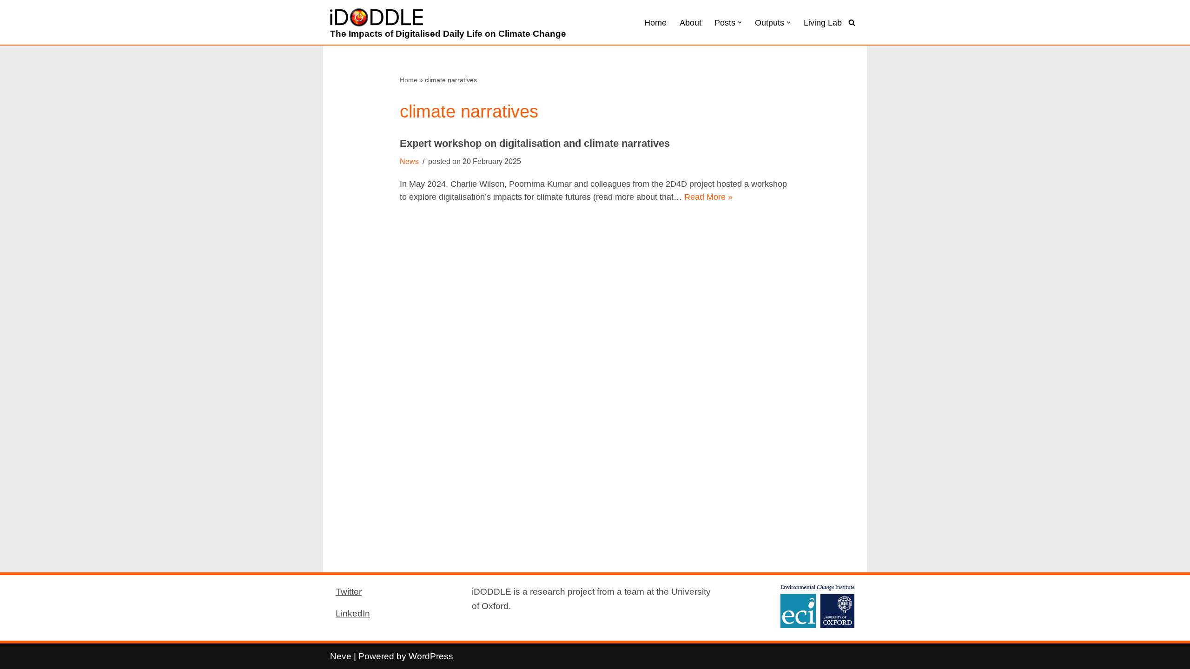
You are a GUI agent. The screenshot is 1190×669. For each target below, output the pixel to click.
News (409, 161)
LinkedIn (353, 613)
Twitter (349, 591)
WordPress (431, 656)
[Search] (851, 22)
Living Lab (823, 22)
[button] (740, 22)
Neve (340, 656)
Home (655, 22)
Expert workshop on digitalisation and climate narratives (535, 143)
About (690, 22)
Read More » (708, 197)
